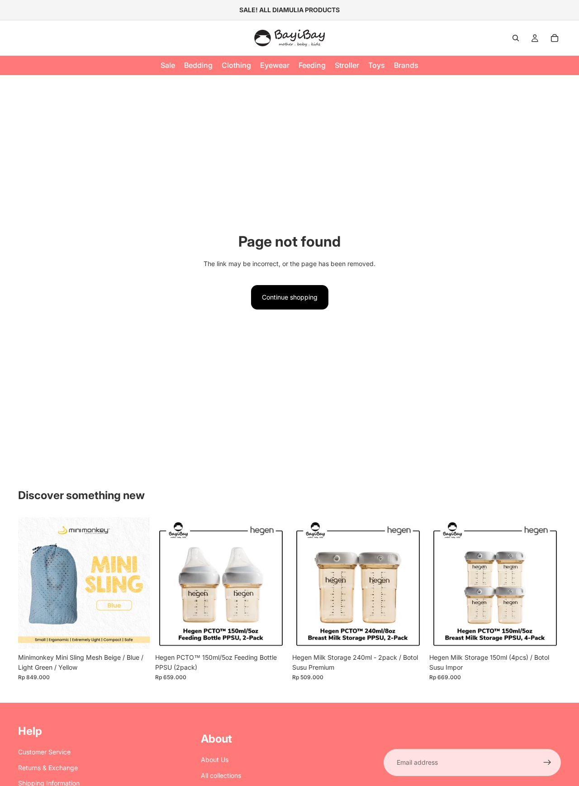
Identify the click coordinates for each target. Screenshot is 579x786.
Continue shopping (290, 297)
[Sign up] (547, 762)
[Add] (273, 635)
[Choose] (136, 635)
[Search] (516, 38)
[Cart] (555, 38)
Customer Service (44, 752)
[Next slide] (136, 583)
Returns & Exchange (48, 768)
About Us (214, 759)
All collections (221, 775)
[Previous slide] (31, 583)
